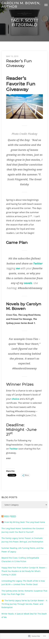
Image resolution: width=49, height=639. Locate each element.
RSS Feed (10, 516)
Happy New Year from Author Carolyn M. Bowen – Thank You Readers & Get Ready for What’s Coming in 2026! (24, 571)
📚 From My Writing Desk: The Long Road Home (23, 522)
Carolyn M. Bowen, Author (20, 5)
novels (28, 283)
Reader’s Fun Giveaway (19, 63)
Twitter (37, 263)
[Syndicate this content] (2, 516)
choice (15, 398)
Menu (46, 5)
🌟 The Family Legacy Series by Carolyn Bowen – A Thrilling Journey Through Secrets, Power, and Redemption (24, 604)
